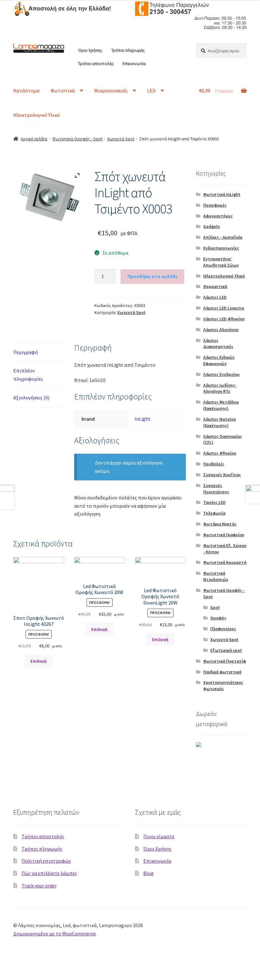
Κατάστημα (26, 90)
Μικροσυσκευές (111, 90)
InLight (142, 419)
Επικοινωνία (134, 63)
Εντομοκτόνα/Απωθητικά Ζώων (221, 262)
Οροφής (218, 618)
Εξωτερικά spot (226, 650)
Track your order (39, 885)
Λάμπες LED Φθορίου (223, 319)
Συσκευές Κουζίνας (222, 475)
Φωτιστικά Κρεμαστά (224, 562)
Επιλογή (38, 661)
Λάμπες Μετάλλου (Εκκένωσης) (221, 405)
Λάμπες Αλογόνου (220, 329)
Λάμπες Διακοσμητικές (218, 344)
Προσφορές (215, 205)
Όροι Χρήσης (90, 50)
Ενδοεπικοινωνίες (221, 248)
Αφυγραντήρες (218, 216)
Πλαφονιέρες (223, 629)
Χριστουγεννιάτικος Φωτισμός (223, 685)
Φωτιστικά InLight (221, 194)
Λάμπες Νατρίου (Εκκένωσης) (219, 422)
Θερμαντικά (215, 286)
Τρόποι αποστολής (96, 63)
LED (151, 90)
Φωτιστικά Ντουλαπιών (215, 576)
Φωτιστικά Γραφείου (223, 535)
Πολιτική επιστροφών (46, 861)
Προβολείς (213, 464)
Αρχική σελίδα (34, 139)
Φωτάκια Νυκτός (220, 524)
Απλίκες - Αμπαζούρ (223, 237)
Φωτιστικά (63, 90)
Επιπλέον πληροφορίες (28, 374)
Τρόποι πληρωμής (128, 50)
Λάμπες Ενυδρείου (221, 374)
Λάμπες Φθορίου (219, 453)
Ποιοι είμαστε (158, 836)
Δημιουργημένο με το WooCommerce (54, 933)
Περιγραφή (25, 352)
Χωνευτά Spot (120, 139)
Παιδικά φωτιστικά (222, 672)
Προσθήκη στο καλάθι (152, 276)
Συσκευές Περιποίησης (216, 489)
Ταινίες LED (214, 502)
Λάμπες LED (215, 297)
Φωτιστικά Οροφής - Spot (77, 139)
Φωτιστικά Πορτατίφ (224, 661)
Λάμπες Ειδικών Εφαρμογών (219, 360)
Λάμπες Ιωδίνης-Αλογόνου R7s (220, 388)
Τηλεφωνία (214, 513)
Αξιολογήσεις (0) (31, 397)
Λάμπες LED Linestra (223, 308)
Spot (215, 607)
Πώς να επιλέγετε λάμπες (49, 873)
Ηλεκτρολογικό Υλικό (36, 115)
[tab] (38, 352)
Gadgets (211, 226)
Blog (148, 873)
